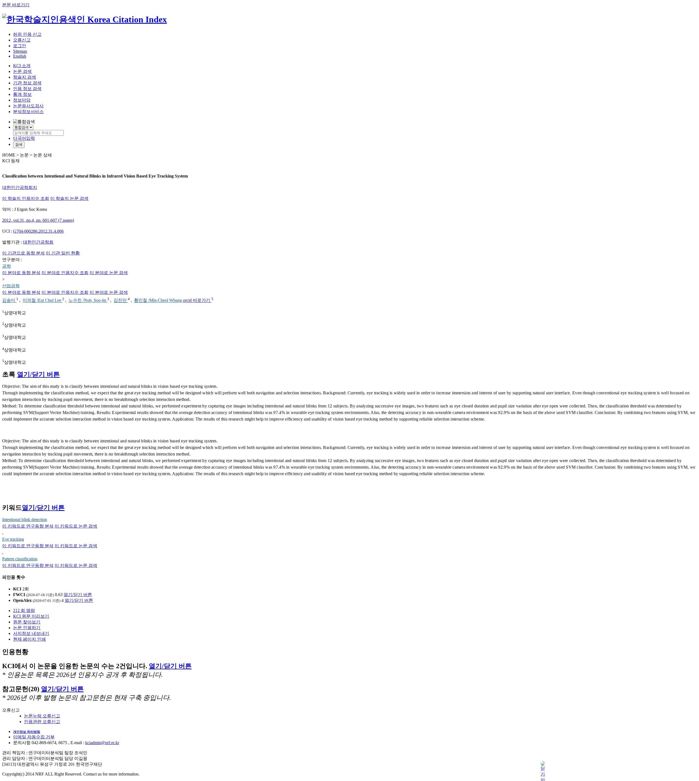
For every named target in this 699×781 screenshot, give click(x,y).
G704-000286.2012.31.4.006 (38, 231)
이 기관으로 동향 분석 (23, 253)
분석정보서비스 (28, 111)
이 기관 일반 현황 (63, 253)
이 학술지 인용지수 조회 (25, 198)
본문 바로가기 (15, 4)
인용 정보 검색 (27, 88)
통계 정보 (22, 94)
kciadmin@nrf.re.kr (102, 742)
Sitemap (20, 51)
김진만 (121, 300)
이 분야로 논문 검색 (109, 272)
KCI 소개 (22, 65)
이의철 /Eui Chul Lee (42, 300)
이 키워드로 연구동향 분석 (28, 526)
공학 (6, 266)
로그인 (19, 45)
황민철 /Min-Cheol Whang (158, 300)
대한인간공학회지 (19, 187)
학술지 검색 (24, 77)
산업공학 (11, 285)
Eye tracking (13, 539)
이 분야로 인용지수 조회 (65, 272)
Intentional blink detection (24, 519)
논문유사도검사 (28, 105)
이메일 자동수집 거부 (34, 737)
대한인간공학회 (38, 242)
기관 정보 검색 (27, 83)
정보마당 (22, 100)
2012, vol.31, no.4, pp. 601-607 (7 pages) (38, 220)
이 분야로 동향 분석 (21, 272)
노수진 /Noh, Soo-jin (88, 300)
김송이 (9, 300)
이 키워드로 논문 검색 (76, 526)
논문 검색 (22, 71)
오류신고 (22, 40)
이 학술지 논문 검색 (69, 198)
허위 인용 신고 (27, 34)
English (19, 56)
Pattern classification (19, 559)
